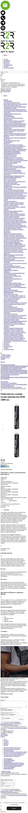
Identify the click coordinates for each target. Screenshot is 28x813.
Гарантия (6, 743)
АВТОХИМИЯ (5, 366)
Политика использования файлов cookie (14, 753)
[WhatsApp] (6, 466)
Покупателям (4, 735)
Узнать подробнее (14, 804)
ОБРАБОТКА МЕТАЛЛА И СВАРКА (14, 764)
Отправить (3, 798)
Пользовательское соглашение (12, 749)
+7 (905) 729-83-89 (5, 356)
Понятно (14, 808)
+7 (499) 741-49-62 (5, 355)
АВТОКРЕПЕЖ (8, 761)
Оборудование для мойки (7, 383)
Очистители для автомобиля (16, 384)
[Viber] (4, 466)
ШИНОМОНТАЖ (8, 768)
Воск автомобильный (9, 383)
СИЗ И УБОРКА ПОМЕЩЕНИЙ (13, 766)
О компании (4, 734)
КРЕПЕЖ (22, 366)
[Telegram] (8, 466)
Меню (5, 55)
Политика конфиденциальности (12, 747)
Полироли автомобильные (7, 386)
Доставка (6, 740)
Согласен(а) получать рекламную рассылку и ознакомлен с (14, 728)
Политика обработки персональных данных (15, 752)
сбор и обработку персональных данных (10, 723)
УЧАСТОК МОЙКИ (5, 376)
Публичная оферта (9, 750)
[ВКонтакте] (1, 466)
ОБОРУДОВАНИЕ (15, 370)
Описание (6, 509)
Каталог (3, 736)
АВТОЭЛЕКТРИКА (14, 366)
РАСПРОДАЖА (17, 371)
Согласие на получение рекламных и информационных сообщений (13, 755)
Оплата (6, 742)
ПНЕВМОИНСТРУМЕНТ (12, 377)
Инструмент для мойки (15, 387)
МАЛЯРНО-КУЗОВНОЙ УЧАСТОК (13, 368)
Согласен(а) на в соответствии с (11, 724)
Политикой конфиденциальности (9, 725)
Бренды (6, 745)
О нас (5, 739)
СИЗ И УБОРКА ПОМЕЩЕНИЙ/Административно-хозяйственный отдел (14, 375)
